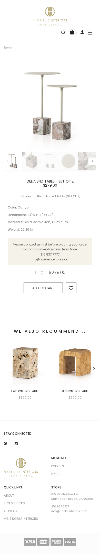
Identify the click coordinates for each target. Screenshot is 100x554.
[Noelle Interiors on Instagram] (16, 443)
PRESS (56, 474)
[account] (82, 32)
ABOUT (9, 495)
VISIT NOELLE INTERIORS (21, 518)
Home (8, 47)
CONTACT (11, 511)
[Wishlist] (71, 288)
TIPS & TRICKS (14, 503)
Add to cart (43, 288)
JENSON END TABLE (75, 391)
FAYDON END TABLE (25, 391)
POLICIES (57, 466)
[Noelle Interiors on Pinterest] (5, 443)
